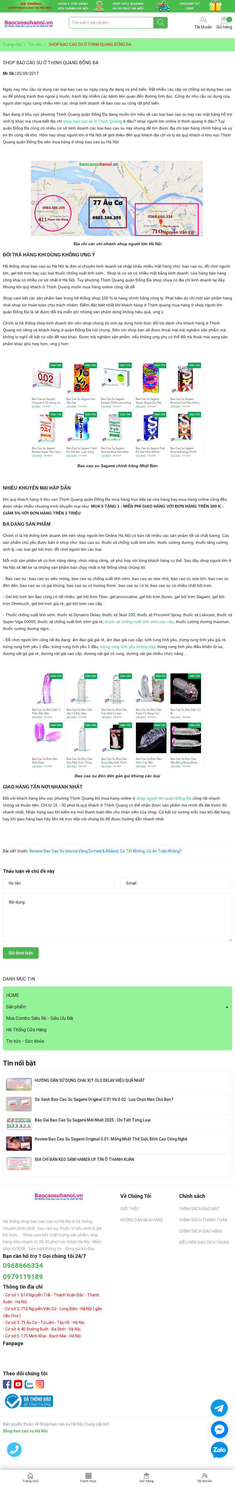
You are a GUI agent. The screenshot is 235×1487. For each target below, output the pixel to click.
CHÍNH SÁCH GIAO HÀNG (200, 1231)
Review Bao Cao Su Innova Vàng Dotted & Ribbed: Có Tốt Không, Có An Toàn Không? (106, 851)
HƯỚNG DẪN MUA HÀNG (141, 1220)
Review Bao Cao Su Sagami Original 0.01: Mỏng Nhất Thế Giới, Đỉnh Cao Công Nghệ (111, 1139)
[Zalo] (29, 1384)
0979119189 (23, 1277)
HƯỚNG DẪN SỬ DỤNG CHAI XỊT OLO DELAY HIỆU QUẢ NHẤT (90, 1080)
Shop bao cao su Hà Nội (25, 1431)
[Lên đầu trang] (219, 1467)
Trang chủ (30, 1481)
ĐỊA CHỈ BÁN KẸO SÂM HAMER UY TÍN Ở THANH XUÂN (84, 1159)
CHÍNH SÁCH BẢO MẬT (199, 1208)
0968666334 (23, 1266)
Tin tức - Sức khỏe (25, 1041)
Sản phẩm (16, 1007)
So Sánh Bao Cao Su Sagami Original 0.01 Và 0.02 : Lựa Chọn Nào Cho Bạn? (104, 1099)
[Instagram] (40, 1384)
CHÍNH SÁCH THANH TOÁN (203, 1220)
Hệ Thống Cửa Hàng (26, 1029)
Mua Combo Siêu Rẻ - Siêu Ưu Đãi (39, 1018)
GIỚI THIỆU (129, 1208)
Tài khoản (204, 1481)
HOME (12, 995)
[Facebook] (7, 1384)
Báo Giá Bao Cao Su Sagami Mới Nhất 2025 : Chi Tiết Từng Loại (92, 1120)
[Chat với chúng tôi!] (219, 1429)
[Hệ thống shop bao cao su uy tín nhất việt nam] (117, 6)
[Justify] (160, 22)
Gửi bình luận (21, 953)
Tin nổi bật (19, 1063)
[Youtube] (18, 1384)
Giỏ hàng (224, 27)
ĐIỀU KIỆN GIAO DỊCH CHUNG (204, 1242)
